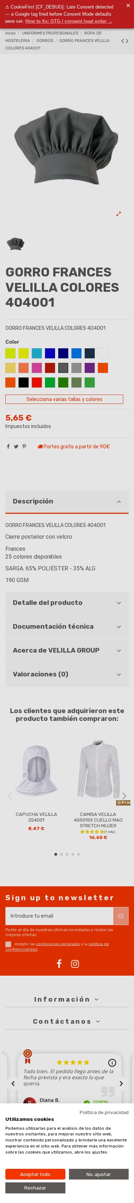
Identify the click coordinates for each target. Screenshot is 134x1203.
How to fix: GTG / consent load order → (69, 21)
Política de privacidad (104, 1112)
